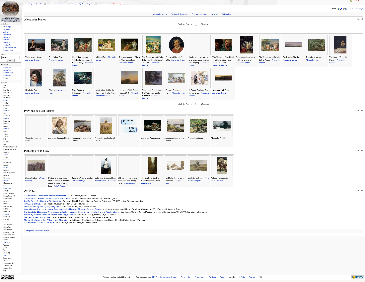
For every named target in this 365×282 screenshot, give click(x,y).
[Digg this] (344, 9)
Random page (8, 50)
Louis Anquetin (217, 181)
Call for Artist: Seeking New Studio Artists (42, 201)
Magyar (6, 180)
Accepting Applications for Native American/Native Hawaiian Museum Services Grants (63, 209)
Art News (214, 14)
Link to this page (356, 9)
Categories (226, 14)
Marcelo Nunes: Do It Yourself (38, 217)
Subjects (81, 4)
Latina (5, 167)
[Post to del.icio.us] (341, 9)
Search (3, 54)
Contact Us (101, 4)
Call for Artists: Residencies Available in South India (47, 198)
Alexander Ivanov (160, 14)
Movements (59, 4)
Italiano (5, 154)
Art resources (199, 277)
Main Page (29, 4)
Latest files (7, 70)
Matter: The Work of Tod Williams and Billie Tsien (46, 220)
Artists (49, 4)
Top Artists (39, 4)
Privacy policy (186, 277)
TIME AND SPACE (32, 204)
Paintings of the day (199, 14)
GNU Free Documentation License (164, 277)
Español (6, 118)
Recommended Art (9, 47)
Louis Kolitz (146, 183)
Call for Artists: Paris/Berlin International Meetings (46, 196)
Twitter (222, 277)
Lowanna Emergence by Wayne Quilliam (42, 206)
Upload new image (115, 4)
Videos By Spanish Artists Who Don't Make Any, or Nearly (50, 214)
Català (5, 100)
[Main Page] (11, 11)
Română (6, 214)
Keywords (90, 4)
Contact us (7, 75)
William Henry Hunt (132, 183)
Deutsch (6, 110)
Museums (70, 4)
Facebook (212, 277)
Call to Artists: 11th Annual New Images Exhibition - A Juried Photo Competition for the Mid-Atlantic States (71, 212)
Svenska (6, 242)
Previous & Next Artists (179, 14)
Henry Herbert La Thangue (105, 181)
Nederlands (7, 188)
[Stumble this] (338, 9)
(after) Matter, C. (79, 181)
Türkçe (5, 255)
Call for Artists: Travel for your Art (39, 223)
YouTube (242, 277)
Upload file (7, 67)
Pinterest (252, 277)
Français (6, 129)
